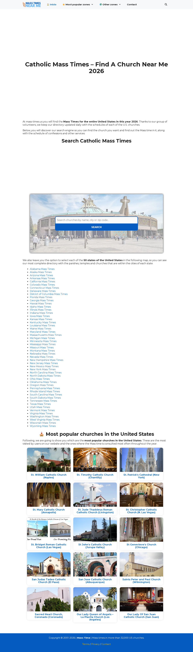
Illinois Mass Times (40, 309)
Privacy (95, 644)
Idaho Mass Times (40, 306)
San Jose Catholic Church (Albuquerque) (95, 581)
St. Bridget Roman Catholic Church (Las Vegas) (48, 546)
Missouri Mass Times (42, 347)
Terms (85, 644)
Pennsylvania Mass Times (45, 388)
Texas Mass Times (40, 404)
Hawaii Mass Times (41, 303)
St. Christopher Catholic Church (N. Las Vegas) (141, 511)
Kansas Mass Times (41, 319)
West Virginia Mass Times (44, 419)
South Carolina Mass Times (46, 394)
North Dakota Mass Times (45, 375)
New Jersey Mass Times (44, 363)
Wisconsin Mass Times (43, 422)
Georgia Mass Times (41, 300)
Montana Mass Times (42, 350)
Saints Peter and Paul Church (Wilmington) (141, 581)
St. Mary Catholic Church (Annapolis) (49, 511)
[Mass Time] (32, 4)
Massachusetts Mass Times (46, 335)
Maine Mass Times (40, 328)
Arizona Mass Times (41, 275)
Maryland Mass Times (42, 331)
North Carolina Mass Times (46, 372)
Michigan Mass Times (42, 338)
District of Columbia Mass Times (49, 294)
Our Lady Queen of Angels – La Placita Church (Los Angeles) (95, 617)
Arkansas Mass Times (42, 278)
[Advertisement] (96, 37)
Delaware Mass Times (42, 291)
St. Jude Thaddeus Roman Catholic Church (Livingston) (95, 511)
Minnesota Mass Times (43, 341)
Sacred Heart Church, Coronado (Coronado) (49, 615)
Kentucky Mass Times (43, 322)
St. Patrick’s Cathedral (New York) (141, 476)
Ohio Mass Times (40, 378)
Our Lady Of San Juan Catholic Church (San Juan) (141, 615)
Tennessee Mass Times (43, 400)
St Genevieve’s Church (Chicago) (141, 546)
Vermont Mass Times (42, 410)
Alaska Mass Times (41, 272)
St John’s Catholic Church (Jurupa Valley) (95, 546)
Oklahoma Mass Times (43, 382)
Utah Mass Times (40, 407)
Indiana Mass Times (41, 313)
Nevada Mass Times (41, 356)
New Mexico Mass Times (44, 366)
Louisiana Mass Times (42, 325)
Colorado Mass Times (42, 284)
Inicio (52, 4)
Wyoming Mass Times (43, 426)
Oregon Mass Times (41, 385)
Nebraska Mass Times (42, 353)
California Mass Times (42, 281)
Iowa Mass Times (40, 316)
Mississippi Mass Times (42, 344)
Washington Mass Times (44, 416)
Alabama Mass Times (42, 269)
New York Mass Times (42, 369)
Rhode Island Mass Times (45, 391)
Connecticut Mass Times (44, 287)
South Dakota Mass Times (45, 397)
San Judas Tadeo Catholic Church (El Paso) (49, 581)
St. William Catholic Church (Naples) (48, 476)
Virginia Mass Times (41, 413)
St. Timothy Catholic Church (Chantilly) (95, 476)
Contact (132, 4)
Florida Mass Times (41, 297)
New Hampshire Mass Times (46, 360)
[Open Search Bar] (165, 4)
